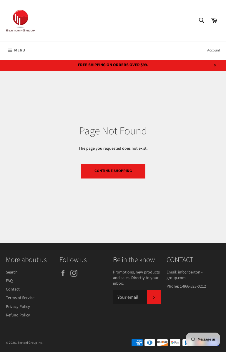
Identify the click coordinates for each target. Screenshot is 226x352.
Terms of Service (20, 298)
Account (213, 50)
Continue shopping (113, 171)
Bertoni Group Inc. (30, 343)
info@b (184, 272)
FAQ (9, 281)
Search (12, 272)
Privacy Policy (18, 307)
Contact (13, 289)
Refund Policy (18, 315)
